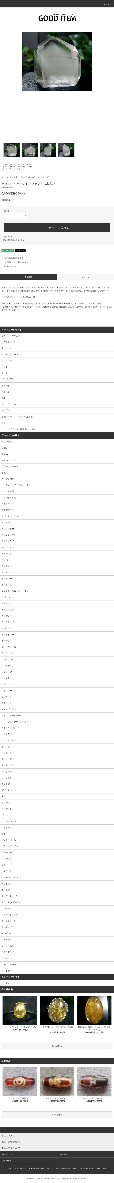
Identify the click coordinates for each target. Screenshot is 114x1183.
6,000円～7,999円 (25, 166)
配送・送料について (37, 1168)
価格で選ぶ (13, 166)
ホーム (5, 164)
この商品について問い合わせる (16, 262)
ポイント (13, 164)
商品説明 (29, 277)
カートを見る (63, 1154)
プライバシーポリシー (85, 1168)
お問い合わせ (6, 1161)
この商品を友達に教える (13, 258)
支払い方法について (21, 1168)
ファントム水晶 (15, 169)
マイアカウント (7, 1154)
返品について (8, 237)
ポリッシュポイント (24, 164)
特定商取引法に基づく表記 (13, 240)
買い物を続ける (10, 266)
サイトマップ (7, 983)
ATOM (104, 1168)
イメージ (86, 277)
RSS (98, 1168)
